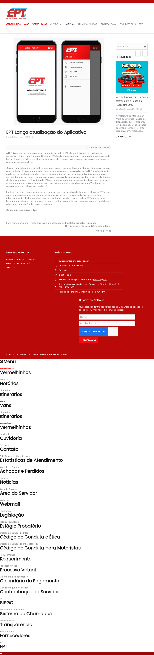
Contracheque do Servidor (14, 587)
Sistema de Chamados (12, 609)
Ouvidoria (64, 270)
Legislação (5, 510)
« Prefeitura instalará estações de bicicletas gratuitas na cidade (63, 222)
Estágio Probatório (9, 521)
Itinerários (5, 390)
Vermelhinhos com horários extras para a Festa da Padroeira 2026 (132, 100)
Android (97, 279)
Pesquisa (145, 47)
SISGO (3, 598)
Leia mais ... (121, 136)
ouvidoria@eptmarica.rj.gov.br (74, 260)
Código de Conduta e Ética (14, 532)
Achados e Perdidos (10, 467)
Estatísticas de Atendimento (15, 456)
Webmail (10, 267)
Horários (4, 379)
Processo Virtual (8, 565)
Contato (4, 445)
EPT (141, 24)
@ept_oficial (65, 274)
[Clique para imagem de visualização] (59, 81)
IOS (104, 279)
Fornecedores (128, 24)
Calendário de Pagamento (14, 576)
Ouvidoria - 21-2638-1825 (71, 265)
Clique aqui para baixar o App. (21, 210)
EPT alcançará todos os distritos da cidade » (88, 225)
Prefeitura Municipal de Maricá (21, 259)
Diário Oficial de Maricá (18, 263)
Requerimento (7, 554)
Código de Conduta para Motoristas (19, 543)
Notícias (70, 24)
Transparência (108, 24)
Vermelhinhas (39, 24)
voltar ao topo (103, 230)
